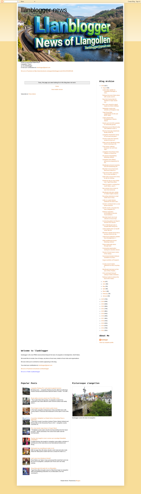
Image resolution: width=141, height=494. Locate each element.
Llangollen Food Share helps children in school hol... (110, 152)
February (105, 293)
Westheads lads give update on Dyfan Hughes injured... (110, 193)
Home (57, 86)
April (104, 289)
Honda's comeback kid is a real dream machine (111, 204)
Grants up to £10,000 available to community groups (111, 123)
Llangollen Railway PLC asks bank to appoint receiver (46, 388)
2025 (102, 299)
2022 (102, 306)
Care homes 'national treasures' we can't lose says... (109, 148)
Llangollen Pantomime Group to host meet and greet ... (110, 135)
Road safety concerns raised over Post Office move (45, 398)
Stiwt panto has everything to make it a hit (42, 448)
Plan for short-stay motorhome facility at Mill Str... (110, 131)
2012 (102, 330)
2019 (102, 313)
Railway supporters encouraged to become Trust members (109, 213)
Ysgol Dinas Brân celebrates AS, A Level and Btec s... (110, 173)
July (104, 281)
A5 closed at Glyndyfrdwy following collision (109, 156)
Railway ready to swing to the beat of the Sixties (110, 277)
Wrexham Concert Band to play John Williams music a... (111, 127)
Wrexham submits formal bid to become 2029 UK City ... (111, 233)
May (104, 286)
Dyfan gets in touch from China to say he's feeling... (111, 177)
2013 (102, 328)
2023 (102, 304)
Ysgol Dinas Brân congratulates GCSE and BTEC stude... (110, 114)
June (104, 284)
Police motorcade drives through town (109, 245)
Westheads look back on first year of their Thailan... (110, 270)
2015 (102, 323)
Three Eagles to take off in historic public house (44, 408)
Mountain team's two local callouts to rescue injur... (109, 217)
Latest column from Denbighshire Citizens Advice (109, 119)
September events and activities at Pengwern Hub (110, 109)
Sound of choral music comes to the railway (110, 252)
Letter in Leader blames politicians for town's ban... (110, 200)
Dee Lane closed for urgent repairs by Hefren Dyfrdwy (110, 105)
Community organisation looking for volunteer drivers (111, 249)
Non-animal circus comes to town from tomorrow (110, 189)
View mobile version (57, 89)
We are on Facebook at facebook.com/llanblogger (35, 368)
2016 (102, 320)
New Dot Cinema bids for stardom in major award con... (109, 100)
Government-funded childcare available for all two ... (110, 256)
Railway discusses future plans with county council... (111, 96)
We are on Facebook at (27, 71)
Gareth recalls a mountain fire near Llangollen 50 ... (110, 208)
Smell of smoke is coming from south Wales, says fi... (111, 185)
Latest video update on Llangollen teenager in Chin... (109, 91)
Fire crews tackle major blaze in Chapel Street (44, 428)
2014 (102, 325)
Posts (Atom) (32, 94)
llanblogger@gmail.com (43, 67)
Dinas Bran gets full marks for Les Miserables (43, 468)
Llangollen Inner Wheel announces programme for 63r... (110, 161)
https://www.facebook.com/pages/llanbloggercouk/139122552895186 (53, 71)
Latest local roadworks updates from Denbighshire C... (111, 237)
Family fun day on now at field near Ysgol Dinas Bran (110, 181)
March (105, 291)
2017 (102, 318)
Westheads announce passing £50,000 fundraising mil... (111, 165)
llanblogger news (44, 9)
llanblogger (104, 340)
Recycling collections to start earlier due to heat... (110, 196)
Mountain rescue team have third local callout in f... (110, 169)
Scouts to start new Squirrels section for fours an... (110, 139)
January (105, 296)
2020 (102, 311)
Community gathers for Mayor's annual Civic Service (111, 221)
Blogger (78, 480)
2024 (102, 301)
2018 (102, 316)
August (105, 88)
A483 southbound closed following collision (109, 241)
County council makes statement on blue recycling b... (110, 265)
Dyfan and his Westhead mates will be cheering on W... (111, 143)
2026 (102, 85)
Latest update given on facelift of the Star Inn (110, 229)
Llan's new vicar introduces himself (40, 458)
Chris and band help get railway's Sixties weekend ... (111, 273)
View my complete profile (106, 342)
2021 (102, 308)
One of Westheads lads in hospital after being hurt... (110, 225)
